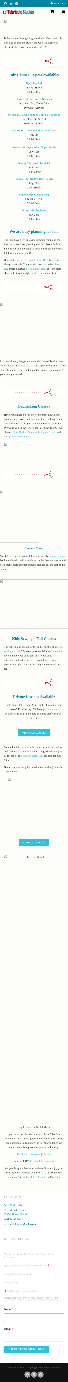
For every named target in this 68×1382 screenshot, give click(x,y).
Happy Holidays (11, 1282)
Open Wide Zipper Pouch (41, 432)
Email (8, 1328)
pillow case (39, 268)
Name (8, 1309)
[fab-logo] (18, 12)
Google (42, 1177)
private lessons (51, 709)
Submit (26, 1349)
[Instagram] (11, 3)
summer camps (57, 556)
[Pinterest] (16, 3)
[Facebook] (5, 3)
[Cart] (52, 11)
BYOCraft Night (29, 755)
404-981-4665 (15, 1205)
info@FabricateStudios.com (22, 1224)
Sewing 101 (22, 260)
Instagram (35, 1154)
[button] (63, 11)
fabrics (34, 273)
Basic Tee (24, 365)
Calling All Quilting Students (18, 1274)
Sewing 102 (40, 260)
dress (29, 268)
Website (46, 1154)
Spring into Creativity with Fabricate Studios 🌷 (27, 1265)
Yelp (56, 1177)
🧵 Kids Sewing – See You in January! (22, 1291)
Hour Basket (20, 432)
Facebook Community (42, 1161)
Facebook (22, 1154)
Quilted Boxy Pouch (19, 436)
